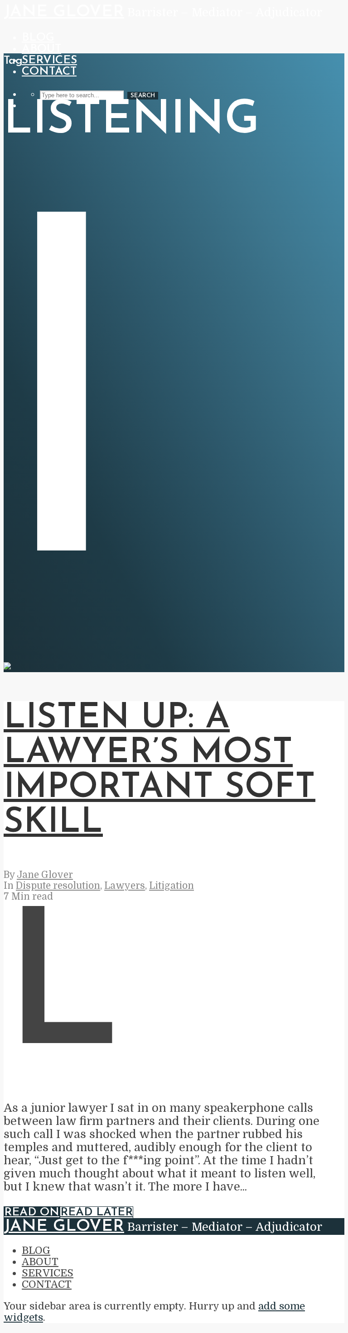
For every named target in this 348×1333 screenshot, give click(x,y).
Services (49, 60)
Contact (49, 71)
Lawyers (124, 885)
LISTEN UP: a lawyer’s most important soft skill (159, 770)
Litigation (171, 885)
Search (142, 96)
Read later (96, 1212)
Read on (31, 1212)
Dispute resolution (58, 885)
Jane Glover (64, 12)
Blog (38, 37)
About (41, 49)
